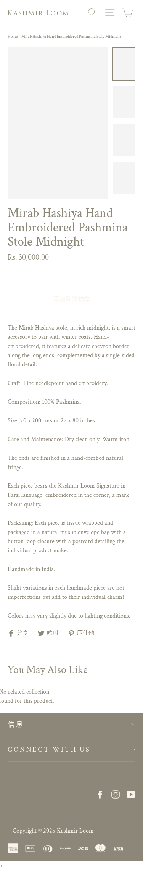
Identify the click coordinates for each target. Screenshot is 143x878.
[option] (58, 123)
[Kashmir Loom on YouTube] (131, 794)
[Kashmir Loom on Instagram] (115, 794)
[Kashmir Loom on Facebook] (100, 794)
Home (13, 36)
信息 (16, 724)
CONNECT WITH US (49, 749)
